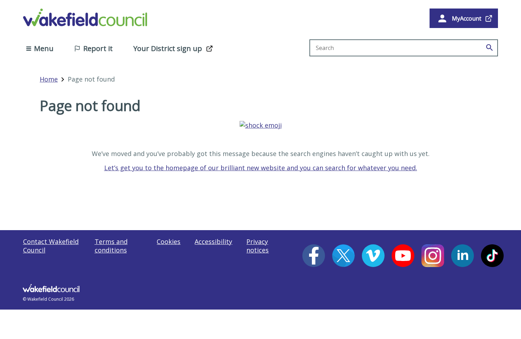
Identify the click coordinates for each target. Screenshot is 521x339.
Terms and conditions (111, 245)
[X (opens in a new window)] (343, 255)
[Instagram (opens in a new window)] (432, 255)
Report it (98, 48)
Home (49, 79)
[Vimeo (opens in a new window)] (373, 255)
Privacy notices (257, 245)
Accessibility (213, 241)
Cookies (168, 241)
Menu (44, 48)
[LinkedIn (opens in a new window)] (462, 255)
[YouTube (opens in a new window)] (403, 255)
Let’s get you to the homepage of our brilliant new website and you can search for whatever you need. (260, 167)
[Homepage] (261, 125)
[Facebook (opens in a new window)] (313, 255)
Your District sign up (167, 48)
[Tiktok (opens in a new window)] (492, 255)
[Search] (489, 48)
